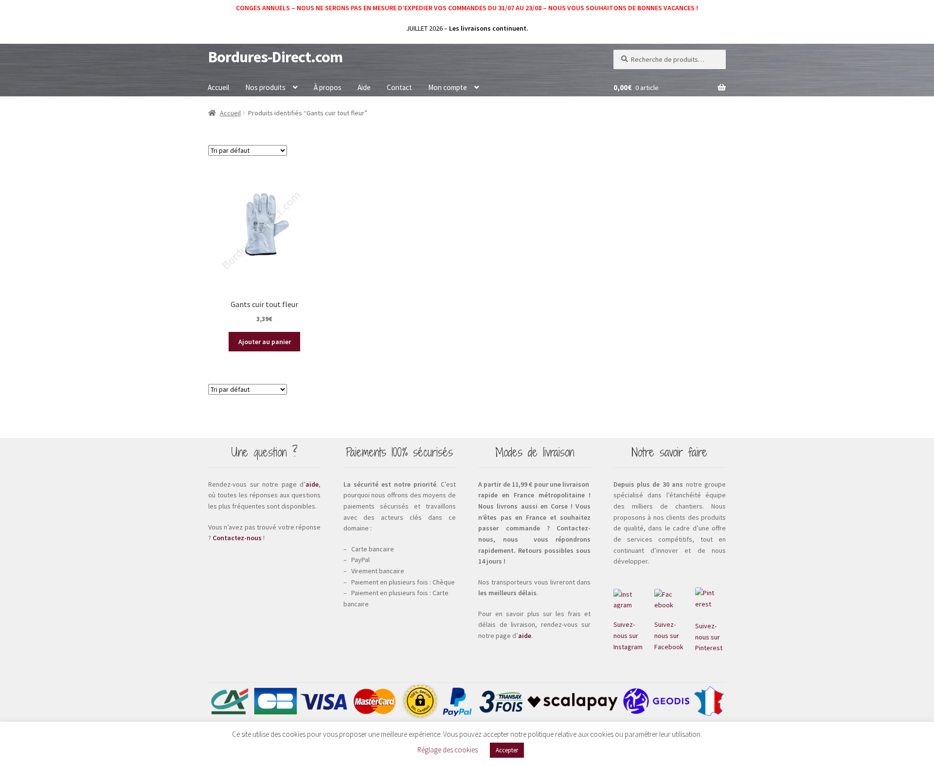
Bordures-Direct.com (275, 57)
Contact (399, 87)
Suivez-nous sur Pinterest (708, 636)
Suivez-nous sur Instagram (628, 635)
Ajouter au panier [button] (264, 341)
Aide (364, 87)
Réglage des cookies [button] (447, 749)
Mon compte (447, 87)
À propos (327, 87)
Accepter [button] (507, 750)
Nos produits (265, 87)
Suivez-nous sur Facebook (668, 635)
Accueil (218, 87)
